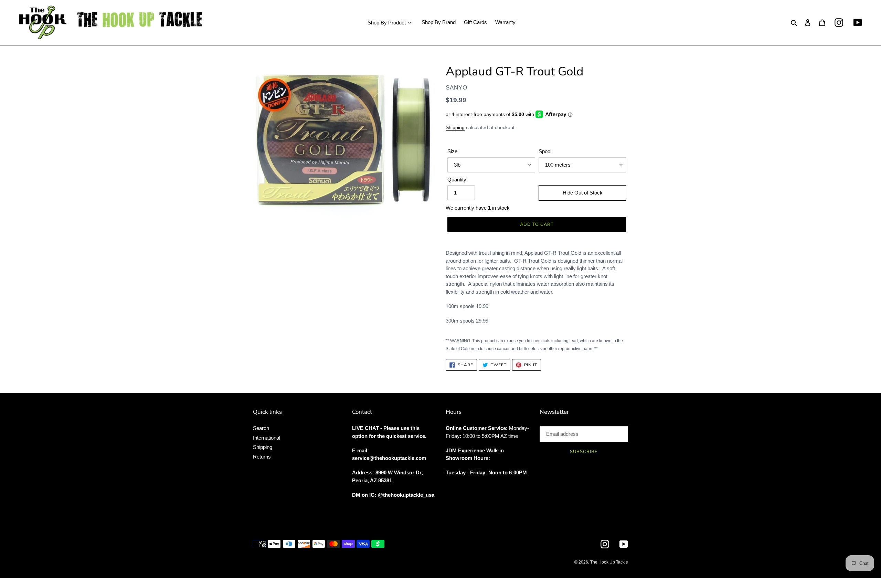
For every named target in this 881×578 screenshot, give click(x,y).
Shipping (455, 127)
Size (452, 151)
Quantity (456, 179)
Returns (262, 457)
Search (261, 428)
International (266, 438)
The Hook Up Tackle (609, 562)
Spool (545, 151)
